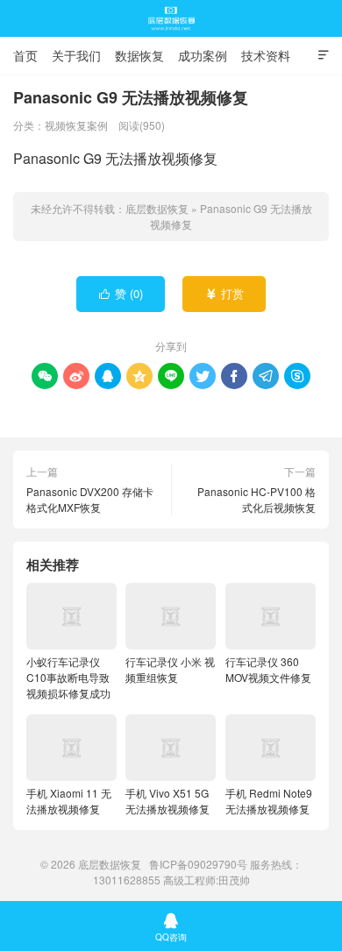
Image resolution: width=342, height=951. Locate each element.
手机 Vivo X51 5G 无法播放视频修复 (167, 800)
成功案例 (202, 55)
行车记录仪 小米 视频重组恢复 (170, 669)
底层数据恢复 (171, 18)
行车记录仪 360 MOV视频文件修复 (268, 669)
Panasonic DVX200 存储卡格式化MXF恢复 (89, 499)
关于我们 (76, 55)
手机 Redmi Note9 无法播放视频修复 (268, 800)
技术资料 (265, 55)
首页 (25, 55)
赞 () (121, 293)
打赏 (225, 293)
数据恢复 (139, 55)
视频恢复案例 (76, 124)
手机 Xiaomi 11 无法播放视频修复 (68, 800)
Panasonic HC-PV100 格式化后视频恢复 (256, 499)
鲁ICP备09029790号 (198, 863)
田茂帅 (234, 879)
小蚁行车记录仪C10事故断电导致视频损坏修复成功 (68, 677)
